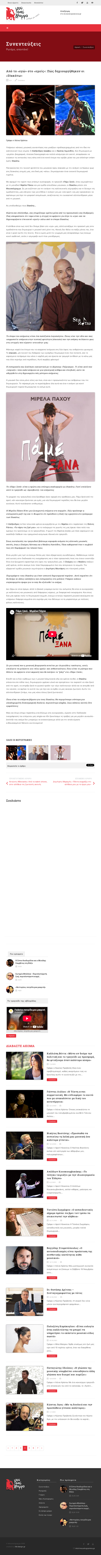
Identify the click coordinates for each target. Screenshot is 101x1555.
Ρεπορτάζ (42, 1491)
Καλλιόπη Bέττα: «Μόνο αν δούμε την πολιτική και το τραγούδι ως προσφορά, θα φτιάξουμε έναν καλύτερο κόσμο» (71, 1057)
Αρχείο (11, 1036)
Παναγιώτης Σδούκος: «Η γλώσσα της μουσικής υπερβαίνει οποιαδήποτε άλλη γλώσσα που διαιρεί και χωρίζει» (71, 1371)
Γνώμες (42, 1495)
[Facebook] (77, 2)
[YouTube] (87, 2)
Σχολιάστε (21, 80)
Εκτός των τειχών (45, 1515)
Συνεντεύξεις (88, 47)
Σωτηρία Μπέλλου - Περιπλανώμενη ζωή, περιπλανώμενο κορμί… (79, 1506)
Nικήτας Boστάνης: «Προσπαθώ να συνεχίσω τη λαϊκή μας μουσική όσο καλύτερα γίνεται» (68, 1136)
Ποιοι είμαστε (13, 3)
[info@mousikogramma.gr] (92, 2)
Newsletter (38, 3)
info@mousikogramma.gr (85, 1548)
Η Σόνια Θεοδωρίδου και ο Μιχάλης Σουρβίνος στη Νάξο (80, 1489)
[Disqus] (50, 837)
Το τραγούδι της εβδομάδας (21, 1001)
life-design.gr (20, 1547)
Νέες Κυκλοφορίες (46, 1499)
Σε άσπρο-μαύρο (45, 1511)
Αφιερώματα (43, 1507)
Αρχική (77, 47)
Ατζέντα (42, 1503)
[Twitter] (82, 2)
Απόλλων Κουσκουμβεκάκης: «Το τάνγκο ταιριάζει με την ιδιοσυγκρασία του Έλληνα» (71, 1175)
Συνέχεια (52, 1080)
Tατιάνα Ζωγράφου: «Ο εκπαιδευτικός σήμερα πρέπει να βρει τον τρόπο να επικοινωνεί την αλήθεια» (70, 1213)
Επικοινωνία (26, 3)
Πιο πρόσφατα (16, 954)
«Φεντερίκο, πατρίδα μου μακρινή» (30, 987)
